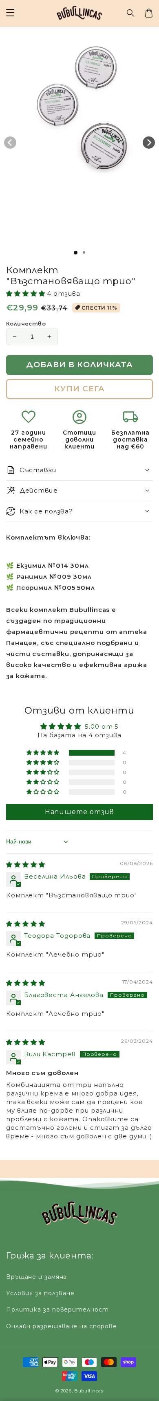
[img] (25, 864)
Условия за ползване (40, 1293)
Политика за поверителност (57, 1309)
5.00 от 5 (102, 726)
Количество (26, 323)
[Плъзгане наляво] (10, 142)
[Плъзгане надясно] (149, 142)
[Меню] (10, 13)
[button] (131, 13)
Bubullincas (89, 1391)
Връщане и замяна (36, 1277)
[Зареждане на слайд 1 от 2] (84, 252)
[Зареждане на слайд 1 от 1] (75, 252)
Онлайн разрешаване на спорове (61, 1326)
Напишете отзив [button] (80, 812)
